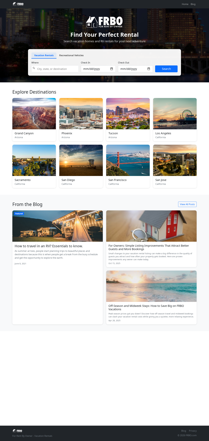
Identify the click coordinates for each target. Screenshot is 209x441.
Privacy (193, 430)
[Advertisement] (104, 376)
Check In (85, 62)
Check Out (123, 62)
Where (35, 62)
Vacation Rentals (44, 55)
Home (185, 4)
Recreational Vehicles (71, 55)
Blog (193, 4)
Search (166, 69)
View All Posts (187, 204)
